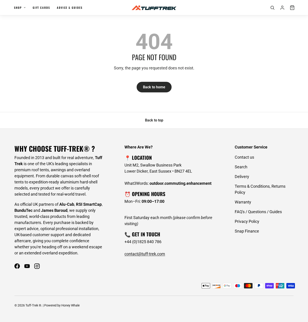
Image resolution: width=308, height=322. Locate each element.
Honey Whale (70, 305)
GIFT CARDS (41, 7)
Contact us (244, 157)
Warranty (243, 202)
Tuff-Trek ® (33, 305)
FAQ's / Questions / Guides (258, 211)
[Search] (272, 8)
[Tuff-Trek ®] (154, 7)
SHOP (18, 7)
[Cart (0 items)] (292, 8)
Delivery (242, 176)
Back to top (154, 120)
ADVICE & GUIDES (70, 7)
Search (241, 166)
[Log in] (282, 8)
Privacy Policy (247, 221)
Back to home (154, 87)
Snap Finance (247, 231)
